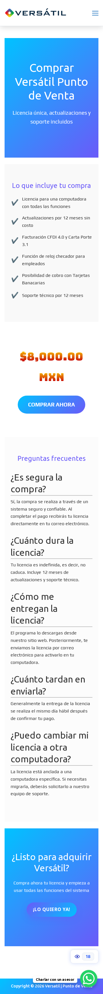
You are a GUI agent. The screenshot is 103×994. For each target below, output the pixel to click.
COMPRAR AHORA (51, 404)
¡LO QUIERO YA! (51, 909)
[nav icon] (95, 13)
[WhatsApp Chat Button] (88, 978)
